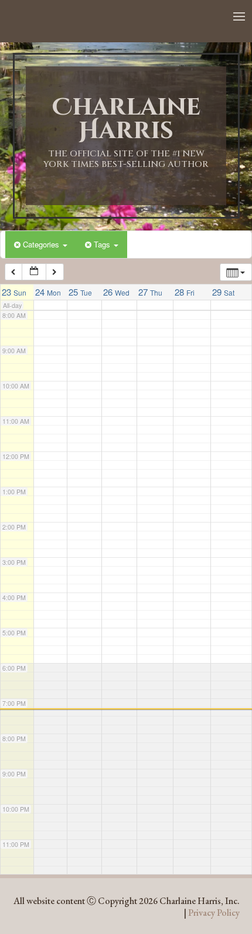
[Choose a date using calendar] (34, 271)
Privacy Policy (214, 912)
